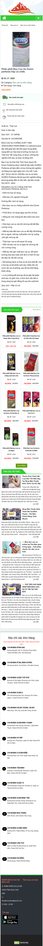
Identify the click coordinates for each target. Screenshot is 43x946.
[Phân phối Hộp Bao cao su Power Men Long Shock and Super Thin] (11, 324)
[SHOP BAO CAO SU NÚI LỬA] (21, 7)
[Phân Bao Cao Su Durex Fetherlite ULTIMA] (31, 436)
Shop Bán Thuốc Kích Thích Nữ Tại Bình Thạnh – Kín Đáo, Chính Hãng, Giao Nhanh (31, 514)
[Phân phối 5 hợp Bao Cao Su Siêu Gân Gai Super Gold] (31, 324)
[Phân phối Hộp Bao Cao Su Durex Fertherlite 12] (11, 399)
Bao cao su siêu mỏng (22, 83)
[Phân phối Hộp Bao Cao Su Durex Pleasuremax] (31, 361)
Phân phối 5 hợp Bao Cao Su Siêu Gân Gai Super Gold (31, 338)
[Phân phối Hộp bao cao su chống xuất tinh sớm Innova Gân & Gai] (11, 361)
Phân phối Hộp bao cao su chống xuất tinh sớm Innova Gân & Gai (11, 376)
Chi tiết (36, 504)
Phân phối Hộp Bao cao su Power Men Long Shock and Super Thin (11, 338)
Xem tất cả (36, 309)
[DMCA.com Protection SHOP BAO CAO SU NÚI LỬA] (21, 942)
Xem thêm (21, 466)
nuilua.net (4, 289)
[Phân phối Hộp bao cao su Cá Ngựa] (11, 436)
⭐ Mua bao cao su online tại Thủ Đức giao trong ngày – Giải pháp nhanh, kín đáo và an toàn (31, 547)
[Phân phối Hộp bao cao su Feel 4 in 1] (31, 399)
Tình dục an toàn (11, 471)
